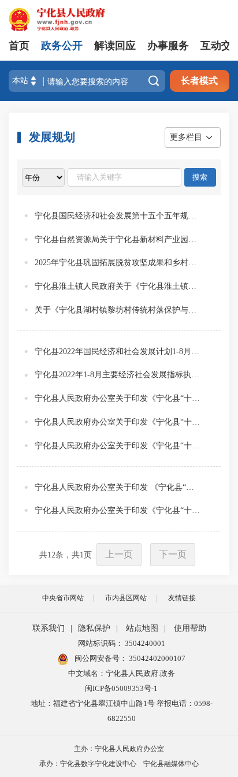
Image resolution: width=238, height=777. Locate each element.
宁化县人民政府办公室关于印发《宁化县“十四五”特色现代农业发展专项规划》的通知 (118, 445)
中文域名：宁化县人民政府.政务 (121, 673)
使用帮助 (190, 628)
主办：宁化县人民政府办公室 (119, 749)
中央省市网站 (63, 598)
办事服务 (168, 45)
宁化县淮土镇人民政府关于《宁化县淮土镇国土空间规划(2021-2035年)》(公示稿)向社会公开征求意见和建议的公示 (118, 286)
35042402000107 (156, 658)
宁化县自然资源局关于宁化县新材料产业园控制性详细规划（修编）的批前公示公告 (118, 239)
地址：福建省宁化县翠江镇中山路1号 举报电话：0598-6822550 (122, 711)
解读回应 (115, 45)
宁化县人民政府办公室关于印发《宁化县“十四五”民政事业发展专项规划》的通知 (118, 510)
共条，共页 (65, 555)
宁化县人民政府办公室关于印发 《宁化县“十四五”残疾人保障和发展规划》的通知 (118, 487)
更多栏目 (186, 137)
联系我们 (48, 628)
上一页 (119, 554)
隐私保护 (94, 628)
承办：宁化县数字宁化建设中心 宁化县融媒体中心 (119, 764)
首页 (19, 45)
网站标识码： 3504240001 (121, 643)
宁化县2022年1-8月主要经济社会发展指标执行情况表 (118, 374)
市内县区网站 (126, 598)
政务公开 (62, 45)
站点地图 (142, 628)
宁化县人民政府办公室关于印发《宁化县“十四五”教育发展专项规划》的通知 (118, 398)
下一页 (173, 554)
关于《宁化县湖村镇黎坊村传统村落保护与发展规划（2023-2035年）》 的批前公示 (118, 310)
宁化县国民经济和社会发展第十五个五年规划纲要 (118, 215)
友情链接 (182, 598)
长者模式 (199, 80)
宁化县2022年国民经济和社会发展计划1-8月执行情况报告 (118, 351)
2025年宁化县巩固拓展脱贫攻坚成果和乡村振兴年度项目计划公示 (118, 262)
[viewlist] (43, 177)
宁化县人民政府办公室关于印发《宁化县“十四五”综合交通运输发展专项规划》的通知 (118, 422)
